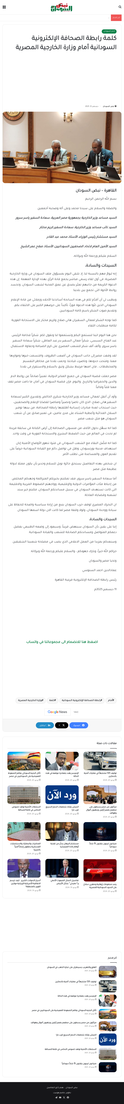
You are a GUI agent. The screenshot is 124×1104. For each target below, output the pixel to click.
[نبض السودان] (62, 7)
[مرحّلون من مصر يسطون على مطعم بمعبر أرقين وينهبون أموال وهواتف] (100, 794)
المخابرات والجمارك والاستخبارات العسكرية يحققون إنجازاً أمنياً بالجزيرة (25, 847)
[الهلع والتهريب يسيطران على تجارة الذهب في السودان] (108, 972)
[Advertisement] (62, 78)
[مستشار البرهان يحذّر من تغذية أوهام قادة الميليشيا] (61, 831)
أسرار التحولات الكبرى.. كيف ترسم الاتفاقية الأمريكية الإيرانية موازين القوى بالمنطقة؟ (25, 884)
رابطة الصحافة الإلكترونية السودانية (81, 700)
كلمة (52, 700)
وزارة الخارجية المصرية (30, 700)
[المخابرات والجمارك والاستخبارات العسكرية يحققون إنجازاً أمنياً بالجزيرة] (24, 831)
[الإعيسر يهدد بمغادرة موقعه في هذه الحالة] (61, 761)
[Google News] (57, 712)
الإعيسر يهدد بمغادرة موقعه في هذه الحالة (77, 996)
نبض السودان (108, 106)
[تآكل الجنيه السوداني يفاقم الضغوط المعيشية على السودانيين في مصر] (24, 761)
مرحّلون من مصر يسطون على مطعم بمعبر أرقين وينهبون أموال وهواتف (101, 810)
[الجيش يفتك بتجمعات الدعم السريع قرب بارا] (61, 794)
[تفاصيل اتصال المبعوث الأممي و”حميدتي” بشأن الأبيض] (61, 868)
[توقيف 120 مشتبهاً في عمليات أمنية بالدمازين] (100, 761)
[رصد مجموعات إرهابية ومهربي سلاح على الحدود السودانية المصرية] (100, 870)
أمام (110, 700)
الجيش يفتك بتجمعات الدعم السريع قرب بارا (76, 1035)
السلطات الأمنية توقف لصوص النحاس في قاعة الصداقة (70, 1049)
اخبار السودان (109, 31)
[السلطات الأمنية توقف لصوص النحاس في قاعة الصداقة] (24, 794)
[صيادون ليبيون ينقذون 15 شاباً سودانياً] (100, 831)
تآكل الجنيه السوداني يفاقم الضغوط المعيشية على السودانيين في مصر (78, 18)
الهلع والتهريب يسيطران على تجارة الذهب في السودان (71, 967)
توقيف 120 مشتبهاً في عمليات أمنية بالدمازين (75, 982)
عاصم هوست (59, 1093)
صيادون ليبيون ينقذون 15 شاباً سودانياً (79, 1064)
